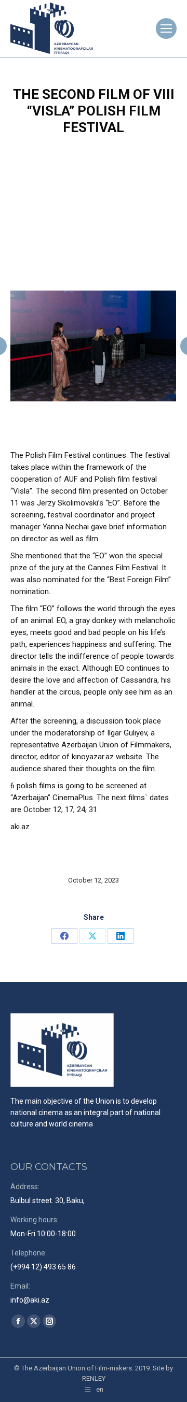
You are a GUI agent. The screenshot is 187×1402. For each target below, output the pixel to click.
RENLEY (93, 1378)
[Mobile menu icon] (166, 28)
